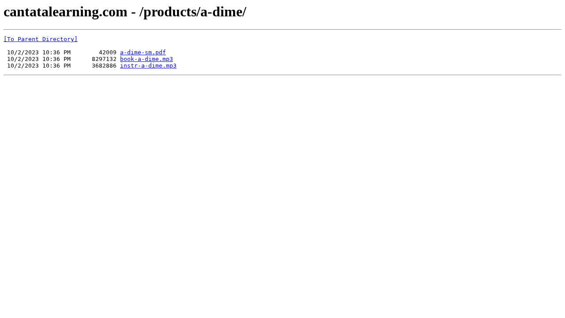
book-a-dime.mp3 (146, 59)
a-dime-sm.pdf (143, 52)
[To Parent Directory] (41, 39)
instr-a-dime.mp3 (148, 65)
